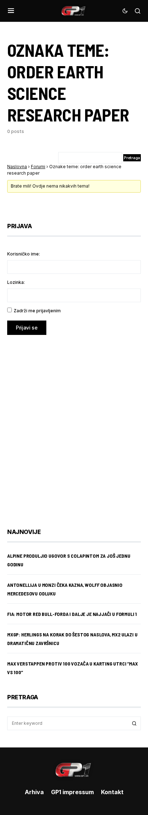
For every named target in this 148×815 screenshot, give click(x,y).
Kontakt (112, 792)
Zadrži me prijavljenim (37, 310)
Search (134, 723)
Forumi (38, 166)
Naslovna (17, 166)
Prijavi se (27, 327)
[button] (11, 10)
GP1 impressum (72, 792)
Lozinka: (16, 282)
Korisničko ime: (23, 254)
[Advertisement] (74, 426)
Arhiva (34, 792)
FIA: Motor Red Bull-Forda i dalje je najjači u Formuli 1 (72, 614)
